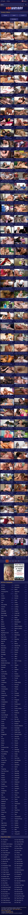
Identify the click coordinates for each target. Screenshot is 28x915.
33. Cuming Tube (19, 844)
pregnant (17, 699)
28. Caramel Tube (5, 898)
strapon (16, 779)
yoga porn (17, 831)
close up (3, 693)
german (24, 256)
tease (16, 795)
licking (16, 609)
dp (20, 116)
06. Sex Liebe (4, 850)
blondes (6, 52)
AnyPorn (25, 151)
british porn (4, 660)
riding (16, 717)
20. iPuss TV (4, 880)
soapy (16, 753)
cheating (3, 686)
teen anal (17, 797)
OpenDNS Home (7, 910)
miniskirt (17, 632)
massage (17, 619)
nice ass (17, 647)
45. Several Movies (19, 870)
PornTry (12, 86)
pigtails (16, 686)
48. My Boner (18, 876)
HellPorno (25, 65)
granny (7, 30)
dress (2, 738)
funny (2, 788)
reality (16, 710)
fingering (25, 289)
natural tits (10, 385)
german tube (4, 799)
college (3, 699)
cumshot (4, 63)
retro (11, 30)
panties (16, 673)
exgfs (2, 749)
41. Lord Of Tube (19, 861)
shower (16, 743)
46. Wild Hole (18, 872)
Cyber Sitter (17, 909)
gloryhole (3, 808)
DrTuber (25, 108)
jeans (16, 593)
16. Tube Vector (5, 872)
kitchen (16, 598)
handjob (24, 84)
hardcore (11, 63)
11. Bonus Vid (4, 861)
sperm (16, 766)
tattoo (16, 790)
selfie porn (17, 730)
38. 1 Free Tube (18, 854)
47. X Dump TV (18, 874)
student (16, 784)
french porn (4, 786)
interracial (9, 525)
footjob (3, 784)
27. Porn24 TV (4, 896)
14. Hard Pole (4, 867)
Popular (5, 15)
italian (16, 589)
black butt (3, 647)
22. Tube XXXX (5, 885)
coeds (18, 418)
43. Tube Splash (18, 865)
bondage (3, 654)
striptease (17, 782)
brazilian (3, 658)
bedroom (3, 628)
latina (16, 602)
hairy (8, 181)
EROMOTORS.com (9, 912)
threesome (17, 803)
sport (16, 769)
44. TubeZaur (18, 867)
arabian (3, 598)
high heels (4, 823)
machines (17, 615)
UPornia (12, 97)
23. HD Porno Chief (6, 887)
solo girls (17, 758)
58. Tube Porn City (19, 898)
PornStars (14, 19)
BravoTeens (25, 54)
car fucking (4, 673)
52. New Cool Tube (19, 885)
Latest (14, 15)
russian (10, 138)
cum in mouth (4, 715)
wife (16, 829)
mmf (16, 637)
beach (2, 624)
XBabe (26, 97)
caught (3, 680)
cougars (3, 30)
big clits (3, 634)
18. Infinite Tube (5, 876)
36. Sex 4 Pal (18, 850)
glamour (22, 41)
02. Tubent (3, 841)
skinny (16, 747)
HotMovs (25, 22)
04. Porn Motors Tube (6, 846)
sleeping (17, 749)
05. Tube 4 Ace (4, 848)
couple (23, 181)
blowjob (16, 73)
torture (16, 812)
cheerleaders (4, 689)
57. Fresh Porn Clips (19, 896)
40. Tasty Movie (18, 859)
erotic (2, 745)
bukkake (18, 310)
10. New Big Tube (5, 859)
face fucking (4, 751)
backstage (3, 613)
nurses (16, 652)
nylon (16, 654)
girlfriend (3, 801)
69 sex (3, 587)
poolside (17, 693)
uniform (16, 823)
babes (3, 557)
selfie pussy (18, 732)
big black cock (5, 632)
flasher (3, 777)
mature (22, 30)
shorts (16, 740)
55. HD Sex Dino (19, 891)
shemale (17, 736)
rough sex (17, 721)
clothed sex (6, 310)
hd (24, 375)
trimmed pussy (18, 818)
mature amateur (10, 224)
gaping (3, 792)
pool (16, 691)
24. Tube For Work (5, 889)
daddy (2, 725)
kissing (16, 596)
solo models (18, 760)
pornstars (17, 695)
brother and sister (5, 663)
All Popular (3, 1)
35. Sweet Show (18, 848)
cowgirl (21, 256)
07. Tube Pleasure (5, 852)
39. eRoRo (17, 857)
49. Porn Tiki (18, 878)
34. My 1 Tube (18, 846)
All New (8, 1)
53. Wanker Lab (18, 887)
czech (2, 723)
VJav (12, 108)
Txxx (12, 129)
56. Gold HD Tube (19, 893)
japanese (25, 407)
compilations (6, 471)
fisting (2, 775)
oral (16, 663)
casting (3, 676)
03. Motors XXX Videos (6, 844)
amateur (17, 52)
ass (2, 602)
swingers (17, 788)
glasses (3, 805)
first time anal (4, 771)
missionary (17, 634)
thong (16, 801)
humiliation (4, 831)
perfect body (18, 682)
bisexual (3, 645)
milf (9, 30)
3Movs (12, 54)
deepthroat (21, 170)
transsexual (17, 816)
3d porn (3, 585)
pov (12, 278)
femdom (3, 762)
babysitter (3, 611)
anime (2, 596)
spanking (17, 764)
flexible (3, 779)
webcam (17, 827)
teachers (17, 792)
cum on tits (4, 717)
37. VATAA (17, 852)
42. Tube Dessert (19, 863)
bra (2, 656)
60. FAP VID (18, 902)
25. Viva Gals (4, 891)
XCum (26, 183)
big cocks (17, 84)
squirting (17, 771)
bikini (2, 643)
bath (2, 617)
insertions (17, 585)
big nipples (19, 375)
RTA (10, 911)
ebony (2, 743)
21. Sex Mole (4, 883)
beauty (3, 626)
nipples (16, 650)
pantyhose (17, 676)
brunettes (20, 428)
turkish (16, 821)
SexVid (12, 43)
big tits (3, 52)
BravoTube (25, 86)
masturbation (10, 170)
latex (16, 600)
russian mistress (19, 725)
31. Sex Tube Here (19, 839)
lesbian (24, 450)
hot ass (3, 827)
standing (17, 773)
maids (16, 617)
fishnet (3, 773)
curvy (2, 721)
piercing (17, 684)
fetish (4, 73)
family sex (4, 760)
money (16, 643)
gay (2, 795)
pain (16, 671)
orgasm (16, 665)
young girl (17, 833)
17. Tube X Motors (5, 874)
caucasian (3, 678)
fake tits (3, 758)
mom (16, 641)
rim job (17, 719)
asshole (2, 428)
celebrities (3, 682)
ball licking (4, 615)
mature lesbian (24, 267)
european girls (4, 747)
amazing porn (4, 591)
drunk (22, 116)
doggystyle (24, 192)
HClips (26, 43)
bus (2, 669)
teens (16, 799)
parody (16, 678)
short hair (17, 738)
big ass (3, 630)
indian (2, 833)
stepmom (17, 775)
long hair (17, 613)
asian (7, 116)
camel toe (3, 671)
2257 (14, 909)
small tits (17, 751)
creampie (21, 138)
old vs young (18, 660)
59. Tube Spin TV (19, 900)
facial (11, 364)
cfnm (2, 684)
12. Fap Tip (4, 863)
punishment (17, 704)
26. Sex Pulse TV (5, 893)
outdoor (25, 73)
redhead (17, 712)
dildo (2, 730)
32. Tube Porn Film (19, 841)
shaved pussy (18, 734)
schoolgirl (17, 727)
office (16, 656)
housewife (3, 829)
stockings (17, 777)
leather (16, 604)
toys (16, 814)
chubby (10, 95)
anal (2, 63)
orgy (16, 667)
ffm (2, 766)
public (16, 702)
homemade (4, 825)
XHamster (11, 22)
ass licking (4, 604)
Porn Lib (12, 65)
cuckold (3, 504)
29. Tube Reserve (5, 900)
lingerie (20, 299)
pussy (16, 706)
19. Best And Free (5, 878)
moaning (17, 639)
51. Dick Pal (17, 883)
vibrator (16, 825)
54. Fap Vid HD (18, 889)
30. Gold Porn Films (6, 902)
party (16, 680)
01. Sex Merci (4, 839)
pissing (16, 689)
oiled (16, 658)
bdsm (2, 621)
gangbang (3, 790)
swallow (17, 786)
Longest (22, 15)
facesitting (4, 753)
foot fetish (4, 782)
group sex (24, 278)
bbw (2, 267)
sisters (16, 745)
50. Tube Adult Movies (20, 880)
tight (16, 805)
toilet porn (17, 810)
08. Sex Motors (4, 854)
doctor (2, 732)
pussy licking (24, 159)
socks (16, 756)
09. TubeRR (4, 857)
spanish (17, 762)
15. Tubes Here (5, 870)
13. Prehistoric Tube (6, 865)
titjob (16, 808)
